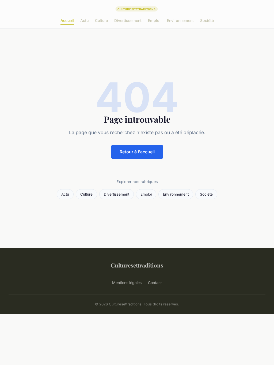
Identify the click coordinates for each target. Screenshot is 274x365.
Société (207, 20)
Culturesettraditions (137, 265)
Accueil (67, 20)
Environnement (180, 20)
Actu (84, 20)
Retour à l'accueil (137, 151)
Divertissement (128, 20)
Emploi (154, 20)
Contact (155, 282)
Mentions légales (127, 282)
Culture (101, 20)
